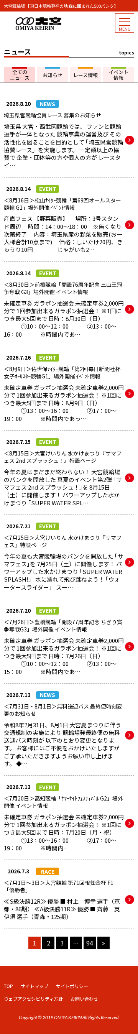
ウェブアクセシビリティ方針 (33, 998)
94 (89, 942)
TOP (8, 986)
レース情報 (85, 75)
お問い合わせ (84, 998)
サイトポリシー (72, 986)
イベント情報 (118, 75)
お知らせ (52, 75)
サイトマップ (34, 986)
